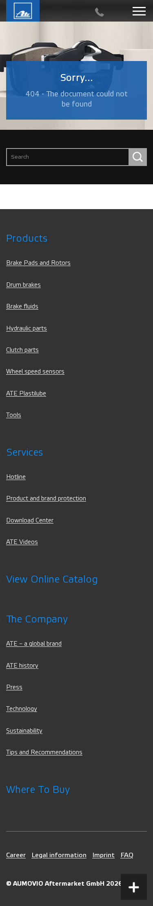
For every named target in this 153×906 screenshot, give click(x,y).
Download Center (29, 520)
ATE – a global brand (34, 643)
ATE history (22, 665)
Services (24, 452)
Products (26, 238)
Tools (13, 415)
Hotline (16, 477)
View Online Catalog (52, 579)
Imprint (103, 854)
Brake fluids (22, 306)
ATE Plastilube (26, 393)
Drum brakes (23, 285)
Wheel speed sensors (35, 371)
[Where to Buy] (134, 857)
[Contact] (99, 12)
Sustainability (24, 730)
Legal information (58, 854)
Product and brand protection (46, 498)
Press (14, 687)
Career (16, 854)
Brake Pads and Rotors (38, 263)
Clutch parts (22, 350)
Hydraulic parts (26, 328)
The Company (37, 619)
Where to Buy (38, 789)
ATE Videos (22, 542)
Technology (21, 708)
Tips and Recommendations (44, 752)
